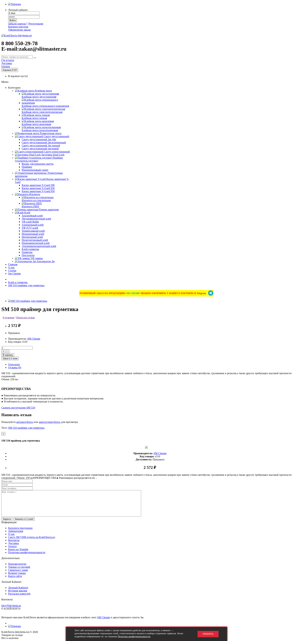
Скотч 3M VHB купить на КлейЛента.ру (31, 537)
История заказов (17, 590)
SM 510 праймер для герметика (26, 285)
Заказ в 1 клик (10, 358)
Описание (14, 364)
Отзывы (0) (14, 367)
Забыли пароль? (17, 23)
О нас (11, 534)
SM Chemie (33, 338)
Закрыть (7, 519)
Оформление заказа (19, 29)
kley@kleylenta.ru (11, 605)
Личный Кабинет (18, 587)
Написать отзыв (25, 317)
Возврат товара (17, 573)
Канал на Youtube (18, 549)
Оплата (12, 546)
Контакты (13, 540)
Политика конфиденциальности (26, 552)
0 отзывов (8, 317)
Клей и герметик (18, 282)
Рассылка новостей (19, 593)
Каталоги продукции (20, 528)
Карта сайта (15, 576)
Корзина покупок (18, 26)
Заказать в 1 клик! (24, 519)
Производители (17, 563)
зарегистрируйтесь (49, 422)
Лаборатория (15, 531)
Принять (208, 634)
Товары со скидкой (19, 566)
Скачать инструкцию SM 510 (18, 407)
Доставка (13, 543)
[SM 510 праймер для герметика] (27, 301)
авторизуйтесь (24, 422)
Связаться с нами (18, 570)
